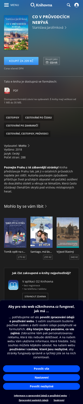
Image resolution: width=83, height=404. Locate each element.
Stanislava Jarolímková (47, 27)
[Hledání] (68, 5)
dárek (52, 61)
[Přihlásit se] (76, 5)
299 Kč (48, 257)
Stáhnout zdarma (35, 296)
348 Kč (74, 257)
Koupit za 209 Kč (21, 61)
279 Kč (21, 257)
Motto (22, 146)
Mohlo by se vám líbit (24, 206)
